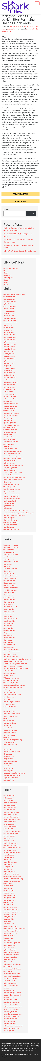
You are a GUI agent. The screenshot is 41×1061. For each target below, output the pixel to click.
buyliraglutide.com (9, 585)
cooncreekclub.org (10, 805)
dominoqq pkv (8, 277)
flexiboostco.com (9, 297)
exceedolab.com (9, 389)
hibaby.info (7, 482)
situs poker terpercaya (11, 268)
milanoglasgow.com (10, 978)
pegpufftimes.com (9, 807)
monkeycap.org (8, 857)
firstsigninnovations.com (11, 819)
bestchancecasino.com (11, 489)
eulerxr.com (7, 434)
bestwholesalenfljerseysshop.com (15, 664)
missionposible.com (10, 1004)
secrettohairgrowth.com (11, 931)
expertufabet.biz (9, 597)
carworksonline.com (10, 833)
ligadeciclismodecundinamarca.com (16, 510)
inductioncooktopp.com (11, 496)
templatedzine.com (10, 728)
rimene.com (7, 962)
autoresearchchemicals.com (13, 1026)
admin (26, 26)
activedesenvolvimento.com (13, 465)
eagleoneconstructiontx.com (13, 458)
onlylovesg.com (9, 463)
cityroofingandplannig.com (12, 687)
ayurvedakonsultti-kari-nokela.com (15, 668)
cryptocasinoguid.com (11, 656)
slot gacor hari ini (19, 1048)
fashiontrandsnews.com (11, 652)
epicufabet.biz (8, 635)
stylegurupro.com (9, 396)
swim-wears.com (9, 824)
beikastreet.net (8, 798)
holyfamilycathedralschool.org (14, 515)
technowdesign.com (10, 683)
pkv (2, 1043)
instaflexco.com (8, 370)
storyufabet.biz (8, 633)
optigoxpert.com (9, 361)
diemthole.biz (8, 902)
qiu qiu (5, 273)
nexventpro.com (9, 356)
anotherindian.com (10, 761)
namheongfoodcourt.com (12, 976)
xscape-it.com (8, 675)
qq (4, 270)
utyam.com (7, 749)
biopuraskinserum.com (11, 952)
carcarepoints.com (9, 711)
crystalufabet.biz (9, 637)
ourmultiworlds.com (10, 802)
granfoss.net (7, 988)
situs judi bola (17, 1043)
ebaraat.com (7, 571)
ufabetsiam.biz (8, 602)
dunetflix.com (8, 737)
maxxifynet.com (8, 316)
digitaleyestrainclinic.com (12, 1002)
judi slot (8, 1043)
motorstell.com (8, 840)
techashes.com (8, 550)
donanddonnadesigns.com (12, 456)
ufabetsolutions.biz (10, 618)
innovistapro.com (9, 373)
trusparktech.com (9, 349)
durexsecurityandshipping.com (14, 685)
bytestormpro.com (9, 422)
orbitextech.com (9, 439)
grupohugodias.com (10, 716)
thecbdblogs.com (9, 1023)
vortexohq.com (8, 411)
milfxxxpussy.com (9, 742)
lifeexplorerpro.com (10, 418)
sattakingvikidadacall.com (12, 472)
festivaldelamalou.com (11, 817)
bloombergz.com (9, 871)
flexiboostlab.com (9, 375)
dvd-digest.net (8, 966)
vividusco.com (8, 327)
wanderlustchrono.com (11, 425)
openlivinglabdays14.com (12, 666)
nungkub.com (8, 759)
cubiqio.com (7, 401)
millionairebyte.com (10, 525)
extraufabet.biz (8, 614)
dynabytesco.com (9, 394)
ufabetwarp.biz (8, 592)
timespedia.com (9, 897)
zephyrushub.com (9, 301)
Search (6, 209)
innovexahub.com (9, 318)
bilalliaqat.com (8, 491)
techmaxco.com (9, 387)
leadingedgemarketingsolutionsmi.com (17, 659)
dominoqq (34, 1043)
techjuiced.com (8, 573)
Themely (4, 1057)
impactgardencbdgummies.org (14, 773)
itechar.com (7, 564)
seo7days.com (8, 924)
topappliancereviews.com (12, 1014)
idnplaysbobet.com (10, 470)
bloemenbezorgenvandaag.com (14, 928)
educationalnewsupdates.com (14, 294)
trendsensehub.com (10, 430)
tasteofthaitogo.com (10, 933)
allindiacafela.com (9, 990)
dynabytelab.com (9, 306)
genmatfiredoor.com (10, 449)
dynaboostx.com (9, 368)
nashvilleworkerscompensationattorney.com (18, 513)
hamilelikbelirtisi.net (10, 382)
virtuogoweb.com (9, 580)
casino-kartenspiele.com (12, 876)
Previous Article (20, 194)
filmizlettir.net (8, 800)
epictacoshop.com (9, 950)
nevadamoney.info (9, 959)
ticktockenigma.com (10, 432)
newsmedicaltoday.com (11, 498)
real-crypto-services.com (12, 694)
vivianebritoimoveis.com (11, 852)
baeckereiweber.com (10, 545)
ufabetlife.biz (7, 616)
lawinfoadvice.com (10, 730)
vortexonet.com (8, 313)
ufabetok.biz (7, 640)
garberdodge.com (9, 821)
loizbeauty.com (8, 893)
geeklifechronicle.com (11, 403)
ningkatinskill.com (9, 723)
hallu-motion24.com (10, 983)
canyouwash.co (9, 552)
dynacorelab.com (9, 320)
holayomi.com (8, 508)
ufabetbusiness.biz (10, 607)
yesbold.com (7, 566)
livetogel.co (7, 446)
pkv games (5, 31)
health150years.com (10, 843)
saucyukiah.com (9, 795)
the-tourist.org (8, 864)
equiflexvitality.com (10, 460)
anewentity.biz (8, 919)
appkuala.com (8, 921)
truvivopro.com (8, 325)
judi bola (35, 29)
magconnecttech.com (11, 441)
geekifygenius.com (10, 437)
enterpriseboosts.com (11, 874)
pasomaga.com (8, 770)
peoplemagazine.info (10, 547)
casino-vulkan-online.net (12, 995)
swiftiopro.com (8, 380)
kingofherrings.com (10, 914)
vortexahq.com (8, 330)
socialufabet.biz (9, 621)
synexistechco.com (10, 323)
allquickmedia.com (10, 907)
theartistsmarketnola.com (12, 969)
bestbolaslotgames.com (11, 475)
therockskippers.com (10, 985)
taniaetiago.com (9, 766)
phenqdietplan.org (9, 732)
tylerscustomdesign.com (11, 831)
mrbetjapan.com (9, 916)
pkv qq (5, 282)
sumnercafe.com (9, 735)
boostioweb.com (9, 299)
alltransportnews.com (11, 649)
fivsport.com (7, 725)
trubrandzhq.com (9, 351)
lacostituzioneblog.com (11, 751)
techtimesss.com (9, 836)
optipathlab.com (9, 304)
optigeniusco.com (9, 342)
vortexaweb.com (9, 339)
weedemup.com (9, 487)
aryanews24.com (9, 673)
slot (8, 29)
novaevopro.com (9, 346)
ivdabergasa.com (9, 690)
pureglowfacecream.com (12, 912)
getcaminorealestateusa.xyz (13, 529)
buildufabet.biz (8, 647)
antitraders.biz (8, 671)
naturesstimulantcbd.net (11, 775)
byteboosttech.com (10, 576)
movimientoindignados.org (12, 740)
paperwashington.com (11, 484)
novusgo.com (8, 420)
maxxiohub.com (9, 335)
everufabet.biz (8, 642)
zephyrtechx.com (9, 358)
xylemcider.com (8, 763)
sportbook (13, 29)
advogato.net (8, 867)
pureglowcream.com (10, 926)
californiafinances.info (11, 954)
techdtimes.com (9, 557)
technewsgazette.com (11, 909)
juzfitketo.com (8, 768)
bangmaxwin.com (9, 945)
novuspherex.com (9, 344)
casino (32, 26)
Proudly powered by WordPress (12, 1054)
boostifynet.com (9, 354)
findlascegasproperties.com (13, 451)
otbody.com (7, 883)
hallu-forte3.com (9, 981)
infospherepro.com (10, 406)
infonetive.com (8, 947)
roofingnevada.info (10, 501)
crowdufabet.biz (9, 645)
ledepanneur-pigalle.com (12, 964)
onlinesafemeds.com (10, 588)
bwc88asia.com (9, 704)
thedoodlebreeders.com (11, 713)
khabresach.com (9, 1021)
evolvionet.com (8, 308)
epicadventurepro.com (11, 413)
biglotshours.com (9, 583)
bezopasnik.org (8, 938)
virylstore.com (8, 838)
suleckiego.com (9, 1030)
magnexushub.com (10, 578)
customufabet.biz (9, 630)
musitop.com (7, 747)
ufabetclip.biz (8, 595)
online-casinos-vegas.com (12, 1007)
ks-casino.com (8, 709)
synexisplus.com (9, 311)
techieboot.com (8, 559)
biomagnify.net (8, 780)
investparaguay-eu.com (11, 702)
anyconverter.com (9, 895)
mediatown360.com (10, 1000)
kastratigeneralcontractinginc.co (14, 661)
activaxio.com (8, 392)
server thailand (6, 1048)
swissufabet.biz (8, 604)
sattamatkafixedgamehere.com (14, 477)
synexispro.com (9, 506)
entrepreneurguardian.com (12, 479)
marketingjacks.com (10, 1011)
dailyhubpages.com (10, 468)
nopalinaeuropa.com (10, 778)
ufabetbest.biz (8, 626)
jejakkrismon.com (9, 900)
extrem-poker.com (9, 706)
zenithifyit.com (8, 332)
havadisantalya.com (10, 554)
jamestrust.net (8, 886)
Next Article (20, 201)
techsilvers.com (8, 721)
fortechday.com (8, 527)
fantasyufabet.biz (9, 599)
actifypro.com (8, 365)
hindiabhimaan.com (10, 1019)
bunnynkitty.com (9, 935)
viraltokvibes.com (9, 850)
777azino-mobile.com (11, 678)
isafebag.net (7, 869)
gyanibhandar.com (10, 590)
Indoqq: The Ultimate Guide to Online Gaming (19, 251)
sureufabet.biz (8, 628)
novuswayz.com (9, 363)
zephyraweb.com (9, 337)
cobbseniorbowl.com (10, 680)
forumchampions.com (11, 812)
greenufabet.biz (8, 609)
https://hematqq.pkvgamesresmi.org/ (20, 1050)
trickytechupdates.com (11, 1016)
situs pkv (6, 280)
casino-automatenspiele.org (13, 878)
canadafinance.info (10, 957)
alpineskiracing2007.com (12, 992)
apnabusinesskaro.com (11, 1028)
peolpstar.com (8, 829)
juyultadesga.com (9, 692)
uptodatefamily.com (10, 744)
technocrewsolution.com (12, 848)
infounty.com (7, 699)
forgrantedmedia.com (10, 826)
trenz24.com (7, 888)
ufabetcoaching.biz (10, 520)
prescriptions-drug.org (11, 845)
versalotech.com (9, 384)
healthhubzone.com (10, 569)
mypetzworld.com (9, 697)
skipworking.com (9, 890)
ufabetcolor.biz (8, 611)
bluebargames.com (10, 814)
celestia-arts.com (9, 810)
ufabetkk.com (8, 905)
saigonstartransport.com (11, 943)
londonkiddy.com (9, 517)
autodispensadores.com (11, 494)
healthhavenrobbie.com (11, 453)
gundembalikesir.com (11, 561)
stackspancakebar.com (11, 973)
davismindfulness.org (11, 522)
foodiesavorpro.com (10, 408)
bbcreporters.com (9, 654)
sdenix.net (7, 859)
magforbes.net (8, 855)
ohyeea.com (7, 754)
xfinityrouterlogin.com (11, 1009)
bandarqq (26, 1043)
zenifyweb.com (8, 444)
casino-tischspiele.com (11, 881)
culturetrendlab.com (10, 427)
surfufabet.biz (8, 623)
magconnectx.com (9, 503)
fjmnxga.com (7, 940)
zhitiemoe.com (8, 756)
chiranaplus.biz (8, 971)
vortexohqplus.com (10, 377)
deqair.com (7, 718)
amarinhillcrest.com (10, 862)
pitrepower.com (8, 997)
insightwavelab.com (10, 415)
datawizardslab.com (10, 399)
